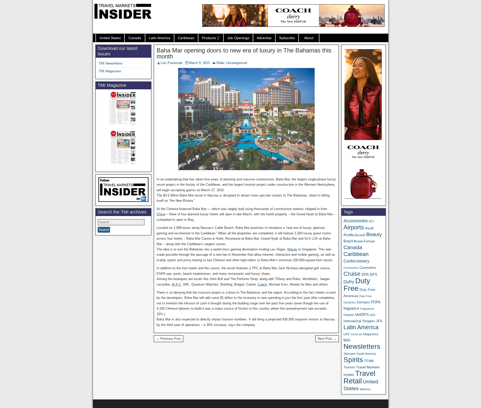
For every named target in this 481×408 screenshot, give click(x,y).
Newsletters (361, 346)
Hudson (348, 315)
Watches (365, 389)
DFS (373, 275)
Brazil (348, 241)
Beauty (374, 234)
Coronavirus (350, 267)
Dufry (348, 281)
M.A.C (176, 284)
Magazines (370, 334)
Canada (135, 38)
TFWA (369, 361)
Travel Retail (359, 377)
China (161, 214)
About (308, 38)
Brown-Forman (364, 241)
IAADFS (362, 314)
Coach (262, 284)
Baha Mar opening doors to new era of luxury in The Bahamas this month (244, 53)
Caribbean (186, 38)
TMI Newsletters (111, 63)
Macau (292, 249)
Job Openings (238, 38)
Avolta (348, 235)
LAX (346, 334)
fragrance (351, 308)
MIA (346, 340)
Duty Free (356, 284)
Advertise (264, 38)
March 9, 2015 (199, 63)
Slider (220, 63)
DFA (365, 274)
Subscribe (287, 38)
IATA (372, 314)
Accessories (355, 220)
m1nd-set (356, 334)
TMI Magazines (110, 71)
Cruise (351, 273)
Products (209, 38)
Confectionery (356, 260)
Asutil (369, 228)
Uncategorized (236, 63)
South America (366, 353)
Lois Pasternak (171, 63)
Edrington (363, 302)
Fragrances (367, 308)
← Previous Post (168, 339)
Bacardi (360, 235)
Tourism (349, 367)
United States (110, 38)
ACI (371, 221)
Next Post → (327, 339)
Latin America (159, 38)
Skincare (349, 354)
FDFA (376, 302)
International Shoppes (359, 321)
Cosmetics (367, 267)
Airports (353, 227)
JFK (379, 321)
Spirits (353, 360)
